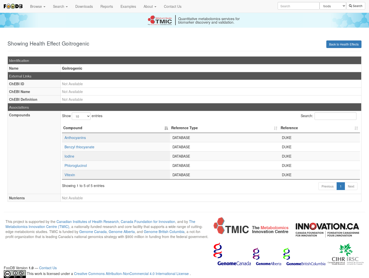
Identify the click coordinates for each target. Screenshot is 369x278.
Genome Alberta (122, 231)
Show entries (82, 115)
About (149, 6)
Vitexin (70, 174)
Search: (307, 115)
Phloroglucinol (76, 165)
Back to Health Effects (344, 44)
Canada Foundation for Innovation (148, 221)
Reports (106, 6)
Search (59, 6)
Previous (328, 186)
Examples (128, 6)
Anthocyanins (75, 137)
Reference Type (184, 127)
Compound (72, 127)
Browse (36, 6)
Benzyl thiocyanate (79, 146)
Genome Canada (93, 231)
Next (351, 186)
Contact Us (172, 6)
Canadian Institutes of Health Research (87, 221)
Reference (289, 127)
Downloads (84, 6)
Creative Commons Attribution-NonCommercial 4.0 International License (132, 273)
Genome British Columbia (164, 231)
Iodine (69, 156)
